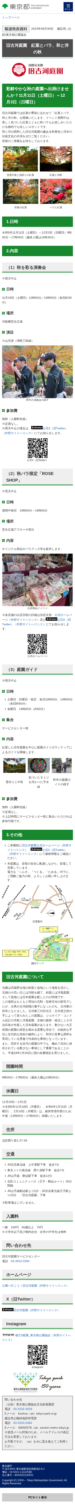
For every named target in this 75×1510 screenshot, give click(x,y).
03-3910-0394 (20, 1261)
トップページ (11, 17)
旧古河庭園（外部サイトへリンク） (37, 1310)
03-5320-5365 (22, 1422)
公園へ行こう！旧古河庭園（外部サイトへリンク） (35, 1285)
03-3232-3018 (22, 1409)
